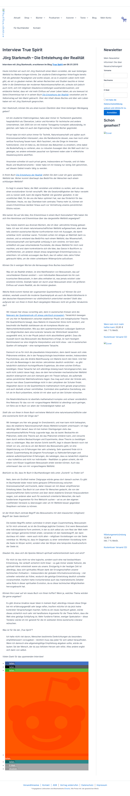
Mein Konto (106, 17)
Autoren (70, 17)
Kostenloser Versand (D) (115, 337)
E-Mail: (107, 90)
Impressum (102, 785)
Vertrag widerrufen (69, 785)
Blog (94, 17)
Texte (83, 17)
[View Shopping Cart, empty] (124, 23)
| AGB (53, 785)
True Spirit (57, 64)
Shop (26, 17)
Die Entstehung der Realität (55, 94)
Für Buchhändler (21, 28)
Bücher (39, 17)
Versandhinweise (31, 785)
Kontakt (36, 28)
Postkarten (54, 17)
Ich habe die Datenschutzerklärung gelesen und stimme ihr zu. (115, 104)
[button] (30, 18)
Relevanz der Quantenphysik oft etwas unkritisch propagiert (35, 315)
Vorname (107, 70)
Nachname (108, 80)
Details (67, 789)
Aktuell (17, 17)
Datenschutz (87, 785)
